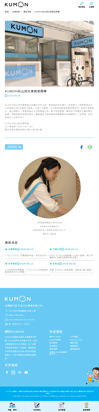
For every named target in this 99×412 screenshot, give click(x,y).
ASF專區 (74, 337)
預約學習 (53, 349)
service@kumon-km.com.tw (22, 319)
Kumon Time (76, 340)
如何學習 (53, 343)
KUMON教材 (55, 340)
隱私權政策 (75, 349)
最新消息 (74, 343)
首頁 (7, 12)
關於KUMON (55, 337)
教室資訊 (53, 346)
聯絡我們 (74, 346)
